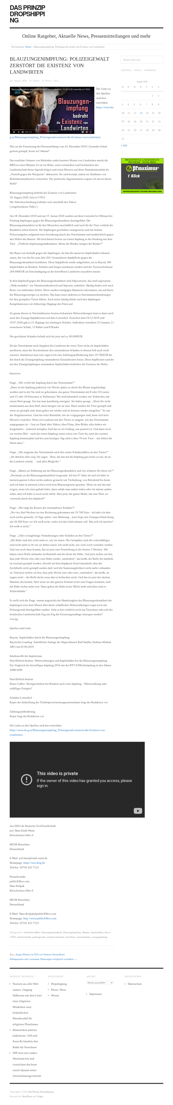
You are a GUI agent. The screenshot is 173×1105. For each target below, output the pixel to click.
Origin (40, 1096)
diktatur (86, 932)
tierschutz (70, 937)
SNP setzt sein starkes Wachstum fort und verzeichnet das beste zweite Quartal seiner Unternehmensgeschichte (27, 1064)
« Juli (124, 145)
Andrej (36, 80)
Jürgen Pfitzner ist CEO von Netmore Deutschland (40, 954)
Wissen (55, 995)
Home (28, 46)
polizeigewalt (38, 937)
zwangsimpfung (99, 937)
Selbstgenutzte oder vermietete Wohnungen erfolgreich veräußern (42, 959)
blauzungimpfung (72, 932)
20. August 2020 (18, 80)
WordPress (27, 1096)
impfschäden (97, 932)
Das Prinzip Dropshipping (27, 13)
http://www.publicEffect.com (39, 918)
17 (123, 121)
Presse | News (52, 80)
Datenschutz (135, 983)
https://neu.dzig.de (34, 862)
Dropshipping (59, 983)
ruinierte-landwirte (55, 937)
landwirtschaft (24, 937)
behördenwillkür (32, 932)
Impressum (95, 994)
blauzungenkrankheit (51, 932)
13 (141, 113)
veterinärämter (83, 937)
